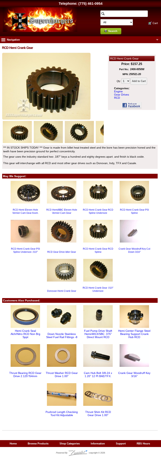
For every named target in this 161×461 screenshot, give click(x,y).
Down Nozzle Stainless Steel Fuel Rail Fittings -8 (61, 335)
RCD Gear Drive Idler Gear (61, 252)
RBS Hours (143, 443)
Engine (118, 91)
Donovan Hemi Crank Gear (61, 291)
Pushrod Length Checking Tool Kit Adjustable (62, 413)
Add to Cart (139, 81)
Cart (155, 23)
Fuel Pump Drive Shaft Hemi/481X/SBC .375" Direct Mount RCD (98, 334)
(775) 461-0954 (90, 4)
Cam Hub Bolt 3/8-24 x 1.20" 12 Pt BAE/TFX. (98, 374)
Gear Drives (121, 94)
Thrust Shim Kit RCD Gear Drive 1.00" (98, 413)
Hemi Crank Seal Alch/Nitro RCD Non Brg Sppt (25, 334)
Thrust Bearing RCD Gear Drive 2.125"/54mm (25, 374)
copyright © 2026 (80, 453)
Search (112, 31)
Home (13, 443)
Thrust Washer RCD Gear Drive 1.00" (62, 374)
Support (121, 443)
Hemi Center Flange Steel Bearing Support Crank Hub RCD (134, 334)
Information (98, 443)
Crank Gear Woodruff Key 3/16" (134, 374)
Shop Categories (69, 443)
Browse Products (38, 443)
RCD (117, 97)
